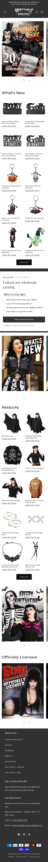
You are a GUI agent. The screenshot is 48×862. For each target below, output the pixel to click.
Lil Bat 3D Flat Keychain (34, 218)
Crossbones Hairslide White (33, 534)
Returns (8, 756)
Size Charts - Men (13, 772)
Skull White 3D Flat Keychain (33, 187)
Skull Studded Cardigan (11, 500)
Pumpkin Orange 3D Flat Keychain (12, 187)
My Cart (8, 745)
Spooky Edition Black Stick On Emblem (10, 122)
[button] (5, 12)
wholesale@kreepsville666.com (27, 825)
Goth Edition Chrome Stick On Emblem (33, 155)
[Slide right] (29, 80)
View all (24, 262)
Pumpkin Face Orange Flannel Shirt (34, 501)
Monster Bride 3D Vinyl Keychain (34, 251)
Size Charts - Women (14, 767)
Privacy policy (34, 857)
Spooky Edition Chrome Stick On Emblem (11, 155)
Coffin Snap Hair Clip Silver (10, 534)
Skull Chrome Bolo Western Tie (32, 566)
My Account (10, 761)
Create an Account (13, 739)
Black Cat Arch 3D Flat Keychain (11, 219)
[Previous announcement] (4, 3)
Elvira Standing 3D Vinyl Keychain (11, 251)
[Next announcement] (43, 3)
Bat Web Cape (7, 436)
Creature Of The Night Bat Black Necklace (11, 566)
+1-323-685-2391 (19, 820)
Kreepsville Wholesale (22, 854)
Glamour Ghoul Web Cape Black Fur (33, 437)
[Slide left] (18, 80)
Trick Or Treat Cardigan (34, 468)
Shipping (9, 750)
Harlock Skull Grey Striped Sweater (9, 469)
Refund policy (21, 857)
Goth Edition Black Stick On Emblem (35, 122)
